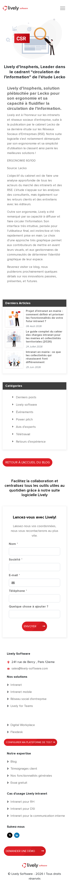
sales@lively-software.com (30, 668)
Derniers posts (26, 397)
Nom (13, 544)
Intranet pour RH (22, 802)
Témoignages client (23, 768)
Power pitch (24, 419)
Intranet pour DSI (22, 809)
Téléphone (18, 591)
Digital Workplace (22, 725)
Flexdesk (16, 732)
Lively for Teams (21, 706)
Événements (24, 412)
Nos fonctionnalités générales (31, 776)
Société (15, 559)
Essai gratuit (18, 783)
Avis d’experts (26, 427)
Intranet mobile (21, 692)
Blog (13, 761)
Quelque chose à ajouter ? (28, 606)
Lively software (26, 405)
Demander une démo (21, 851)
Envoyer (30, 626)
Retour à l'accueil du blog (27, 462)
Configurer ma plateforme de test (29, 742)
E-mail (14, 575)
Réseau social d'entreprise (28, 699)
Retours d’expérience (31, 441)
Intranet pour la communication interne (37, 816)
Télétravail (23, 434)
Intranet (16, 685)
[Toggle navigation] (62, 8)
